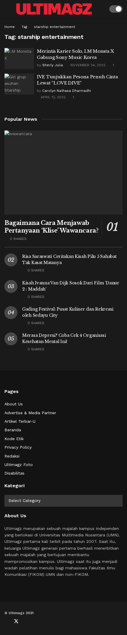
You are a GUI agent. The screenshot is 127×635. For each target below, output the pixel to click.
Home (9, 27)
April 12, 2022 (53, 97)
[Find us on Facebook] (6, 621)
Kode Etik (14, 438)
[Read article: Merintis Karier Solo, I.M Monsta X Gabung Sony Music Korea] (19, 58)
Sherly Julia (52, 65)
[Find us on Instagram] (36, 621)
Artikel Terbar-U (19, 421)
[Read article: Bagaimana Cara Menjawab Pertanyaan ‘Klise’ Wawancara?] (63, 172)
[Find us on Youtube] (26, 621)
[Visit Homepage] (54, 9)
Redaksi (11, 456)
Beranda (12, 429)
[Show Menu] (6, 9)
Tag (24, 27)
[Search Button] (100, 9)
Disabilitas (14, 473)
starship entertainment (54, 27)
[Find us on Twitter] (16, 621)
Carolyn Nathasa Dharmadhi (66, 91)
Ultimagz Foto (18, 464)
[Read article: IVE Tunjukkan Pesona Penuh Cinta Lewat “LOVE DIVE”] (19, 84)
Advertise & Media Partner (30, 412)
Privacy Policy (18, 447)
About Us (13, 404)
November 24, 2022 (87, 65)
